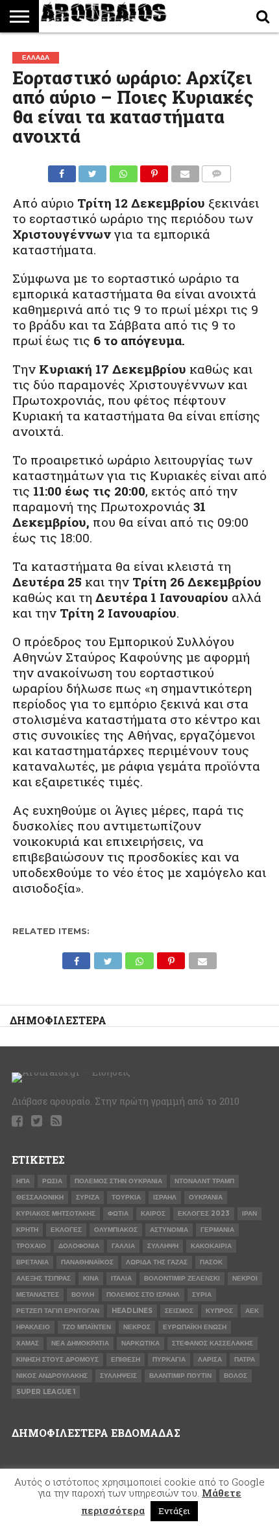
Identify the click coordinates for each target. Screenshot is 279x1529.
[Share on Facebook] (62, 170)
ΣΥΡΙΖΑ (87, 1197)
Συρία (202, 1294)
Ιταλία (121, 1278)
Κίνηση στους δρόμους (57, 1359)
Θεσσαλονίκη (40, 1197)
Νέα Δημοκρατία (80, 1343)
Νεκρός (137, 1327)
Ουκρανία (206, 1197)
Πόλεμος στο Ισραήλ (143, 1294)
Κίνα (91, 1278)
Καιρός (153, 1213)
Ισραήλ (164, 1197)
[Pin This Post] (154, 170)
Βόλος (235, 1375)
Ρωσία (52, 1181)
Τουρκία (126, 1197)
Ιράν (249, 1213)
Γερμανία (217, 1229)
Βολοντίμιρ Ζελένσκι (182, 1278)
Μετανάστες (37, 1294)
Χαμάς (27, 1343)
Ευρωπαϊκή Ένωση (194, 1327)
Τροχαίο (31, 1246)
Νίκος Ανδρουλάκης (52, 1375)
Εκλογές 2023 (204, 1213)
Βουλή (82, 1294)
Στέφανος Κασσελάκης (212, 1343)
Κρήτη (27, 1229)
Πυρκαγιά (169, 1359)
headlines (132, 1310)
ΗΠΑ (23, 1181)
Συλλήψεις (118, 1375)
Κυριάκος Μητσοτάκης (55, 1213)
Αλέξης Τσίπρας (43, 1278)
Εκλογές (66, 1229)
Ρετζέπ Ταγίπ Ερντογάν (57, 1310)
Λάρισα (210, 1359)
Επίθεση (125, 1359)
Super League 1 (45, 1392)
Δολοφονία (78, 1246)
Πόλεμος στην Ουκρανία (118, 1181)
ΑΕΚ (252, 1310)
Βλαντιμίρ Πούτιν (180, 1375)
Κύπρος (219, 1310)
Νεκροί (245, 1278)
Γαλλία (123, 1246)
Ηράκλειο (33, 1327)
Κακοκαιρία (211, 1246)
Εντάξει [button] (174, 1511)
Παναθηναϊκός (87, 1262)
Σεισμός (179, 1310)
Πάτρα (244, 1359)
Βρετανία (32, 1262)
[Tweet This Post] (93, 170)
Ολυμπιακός (116, 1229)
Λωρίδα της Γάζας (157, 1262)
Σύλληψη (162, 1246)
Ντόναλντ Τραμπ (204, 1181)
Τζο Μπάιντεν (86, 1327)
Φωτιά (118, 1213)
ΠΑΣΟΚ (211, 1262)
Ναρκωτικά (140, 1343)
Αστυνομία (169, 1229)
